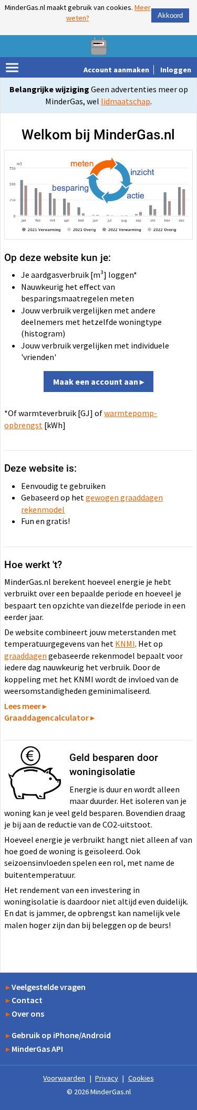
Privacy (106, 1078)
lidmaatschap (125, 101)
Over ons (28, 1013)
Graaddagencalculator (46, 717)
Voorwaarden (64, 1078)
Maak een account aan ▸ (98, 381)
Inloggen (175, 69)
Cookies (141, 1078)
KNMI (125, 643)
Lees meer (22, 706)
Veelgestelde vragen (49, 987)
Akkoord (170, 15)
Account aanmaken (116, 69)
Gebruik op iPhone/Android (61, 1035)
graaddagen (25, 655)
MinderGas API (37, 1048)
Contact (27, 1000)
